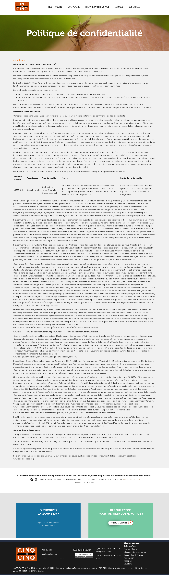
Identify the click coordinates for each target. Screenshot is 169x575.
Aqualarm (128, 564)
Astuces (119, 7)
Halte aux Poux (130, 546)
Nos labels (134, 7)
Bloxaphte (128, 561)
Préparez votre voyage (97, 7)
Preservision (129, 558)
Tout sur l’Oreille (130, 549)
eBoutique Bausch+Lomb (135, 552)
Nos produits (55, 7)
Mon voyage (74, 7)
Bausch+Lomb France (133, 555)
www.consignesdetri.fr (131, 479)
